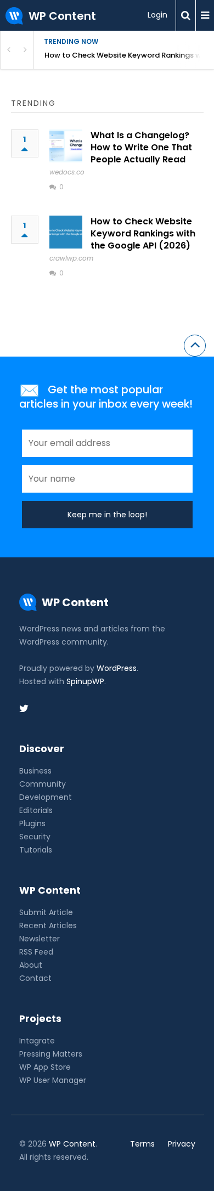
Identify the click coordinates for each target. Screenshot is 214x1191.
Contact (35, 978)
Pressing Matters (50, 1053)
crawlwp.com (71, 258)
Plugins (32, 823)
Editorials (36, 810)
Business (35, 770)
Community (42, 783)
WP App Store (45, 1067)
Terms (142, 1143)
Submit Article (46, 912)
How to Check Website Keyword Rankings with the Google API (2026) (129, 55)
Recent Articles (48, 925)
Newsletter (39, 938)
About (30, 964)
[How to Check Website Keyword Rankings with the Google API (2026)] (65, 232)
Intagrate (37, 1040)
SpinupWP (85, 681)
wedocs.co (67, 172)
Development (45, 797)
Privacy (181, 1143)
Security (34, 836)
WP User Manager (52, 1080)
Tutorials (35, 849)
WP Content (72, 1143)
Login (157, 14)
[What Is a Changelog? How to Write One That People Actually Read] (65, 145)
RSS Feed (36, 951)
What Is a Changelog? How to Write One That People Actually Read (141, 147)
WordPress (117, 668)
